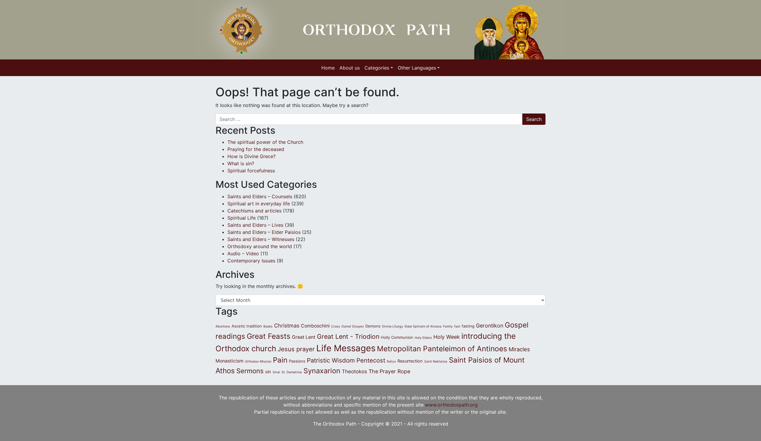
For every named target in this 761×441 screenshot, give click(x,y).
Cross (335, 326)
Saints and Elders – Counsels (259, 196)
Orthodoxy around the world (259, 246)
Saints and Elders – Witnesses (260, 239)
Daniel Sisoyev (353, 326)
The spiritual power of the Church (265, 142)
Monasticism (229, 361)
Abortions (223, 326)
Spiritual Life (241, 218)
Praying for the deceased (255, 149)
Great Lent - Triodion (348, 336)
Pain (280, 360)
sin (268, 371)
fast (457, 326)
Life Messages (345, 348)
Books (268, 326)
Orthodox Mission (258, 361)
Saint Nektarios (435, 361)
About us (349, 68)
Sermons (250, 371)
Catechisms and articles (254, 211)
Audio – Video (243, 253)
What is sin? (240, 163)
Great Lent (303, 337)
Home (328, 68)
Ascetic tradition (247, 326)
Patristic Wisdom (331, 360)
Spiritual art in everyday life (258, 204)
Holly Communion (397, 337)
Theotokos (354, 371)
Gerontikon (489, 325)
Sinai (276, 372)
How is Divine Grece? (251, 156)
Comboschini (315, 326)
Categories (376, 68)
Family (448, 326)
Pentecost (370, 360)
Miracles (519, 349)
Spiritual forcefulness (252, 171)
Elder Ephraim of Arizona (423, 326)
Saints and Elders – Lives (255, 225)
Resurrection (410, 361)
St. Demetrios (292, 372)
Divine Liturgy (392, 326)
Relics (391, 361)
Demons (372, 326)
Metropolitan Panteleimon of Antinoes (442, 348)
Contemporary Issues (251, 261)
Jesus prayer (296, 349)
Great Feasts (268, 336)
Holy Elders (423, 338)
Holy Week (446, 337)
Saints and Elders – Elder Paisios (264, 232)
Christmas (286, 325)
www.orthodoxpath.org (451, 405)
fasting (468, 326)
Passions (297, 361)
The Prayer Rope (389, 371)
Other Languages (417, 68)
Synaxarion (322, 370)
